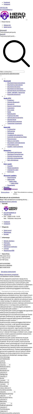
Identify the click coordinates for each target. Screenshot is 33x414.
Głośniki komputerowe (14, 156)
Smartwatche (11, 177)
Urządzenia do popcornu (15, 135)
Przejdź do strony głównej (8, 202)
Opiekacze (10, 133)
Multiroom (10, 172)
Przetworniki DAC (13, 116)
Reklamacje (7, 232)
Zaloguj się (7, 25)
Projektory (10, 100)
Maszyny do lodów (13, 141)
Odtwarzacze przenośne (15, 118)
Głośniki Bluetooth (13, 102)
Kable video (13, 181)
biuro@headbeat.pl (6, 10)
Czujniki (10, 166)
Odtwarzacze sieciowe (14, 121)
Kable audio (11, 179)
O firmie (6, 249)
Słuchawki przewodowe (15, 85)
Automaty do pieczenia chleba (17, 137)
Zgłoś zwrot (7, 230)
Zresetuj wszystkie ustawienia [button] (10, 413)
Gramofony (10, 108)
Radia (9, 112)
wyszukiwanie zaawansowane (9, 74)
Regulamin (7, 245)
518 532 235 (4, 8)
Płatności (7, 243)
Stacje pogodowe (13, 168)
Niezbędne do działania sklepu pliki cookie (15, 291)
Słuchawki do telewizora (15, 89)
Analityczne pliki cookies (8, 320)
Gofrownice (11, 131)
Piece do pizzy (11, 139)
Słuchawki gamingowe (14, 152)
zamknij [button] (2, 361)
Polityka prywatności (10, 247)
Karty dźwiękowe (12, 160)
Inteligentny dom (12, 170)
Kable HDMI (14, 183)
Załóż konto (7, 27)
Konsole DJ (10, 104)
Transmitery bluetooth (14, 123)
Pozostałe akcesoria (13, 94)
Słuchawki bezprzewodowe (16, 83)
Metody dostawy (9, 241)
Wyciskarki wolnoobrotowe (16, 143)
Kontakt (6, 234)
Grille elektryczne (13, 145)
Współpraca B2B (9, 250)
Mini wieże (10, 110)
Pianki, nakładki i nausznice (16, 92)
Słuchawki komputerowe (15, 154)
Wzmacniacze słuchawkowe (16, 91)
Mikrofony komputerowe (15, 158)
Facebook (7, 2)
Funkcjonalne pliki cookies (8, 309)
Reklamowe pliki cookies (8, 336)
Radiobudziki (11, 114)
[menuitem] (18, 86)
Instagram (7, 4)
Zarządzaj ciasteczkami (8, 272)
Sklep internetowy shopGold (9, 274)
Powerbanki (11, 185)
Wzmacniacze (11, 119)
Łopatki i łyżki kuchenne (15, 147)
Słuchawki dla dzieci (13, 87)
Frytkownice (11, 129)
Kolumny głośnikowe (14, 106)
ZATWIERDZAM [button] (5, 359)
